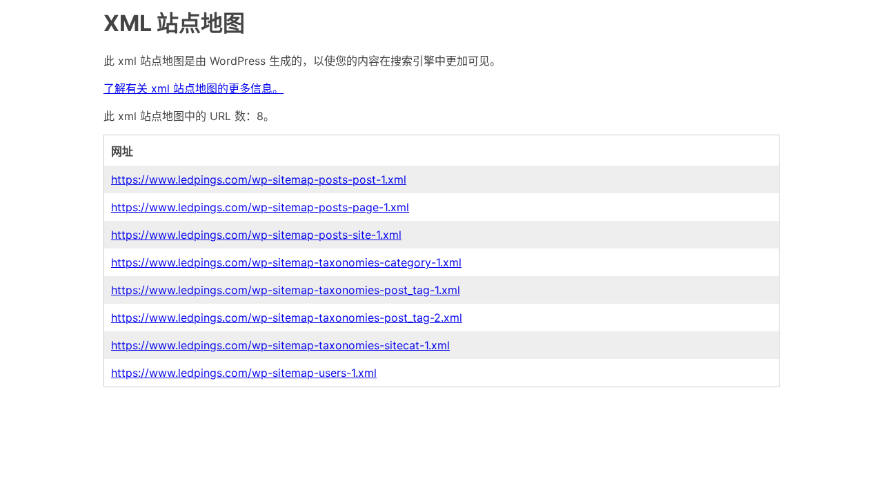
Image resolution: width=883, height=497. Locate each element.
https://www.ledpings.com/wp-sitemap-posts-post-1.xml (258, 179)
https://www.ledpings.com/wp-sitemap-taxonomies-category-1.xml (286, 262)
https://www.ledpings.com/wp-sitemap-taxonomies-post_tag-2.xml (286, 317)
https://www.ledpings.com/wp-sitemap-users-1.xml (244, 373)
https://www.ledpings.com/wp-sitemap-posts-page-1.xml (260, 207)
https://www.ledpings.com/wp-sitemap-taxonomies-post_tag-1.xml (285, 290)
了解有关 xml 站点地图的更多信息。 (193, 88)
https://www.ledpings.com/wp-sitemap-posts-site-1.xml (256, 235)
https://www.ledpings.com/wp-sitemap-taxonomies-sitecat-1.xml (280, 345)
